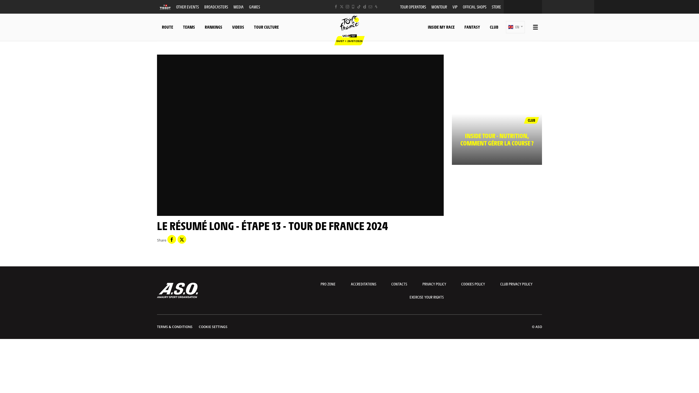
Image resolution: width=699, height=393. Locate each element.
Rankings (213, 26)
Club (494, 26)
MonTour (439, 6)
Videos (238, 26)
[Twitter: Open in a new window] (342, 7)
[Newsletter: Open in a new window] (370, 7)
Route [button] (167, 26)
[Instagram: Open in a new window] (347, 7)
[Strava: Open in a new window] (376, 7)
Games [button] (254, 6)
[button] (515, 27)
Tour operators (413, 6)
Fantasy (472, 26)
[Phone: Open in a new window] (353, 7)
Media (238, 6)
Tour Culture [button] (266, 26)
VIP (454, 6)
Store (496, 6)
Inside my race (441, 26)
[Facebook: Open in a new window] (336, 7)
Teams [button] (189, 26)
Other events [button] (187, 6)
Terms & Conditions (174, 326)
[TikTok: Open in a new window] (359, 7)
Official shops (474, 6)
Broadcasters (216, 6)
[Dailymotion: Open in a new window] (365, 7)
